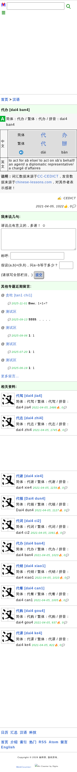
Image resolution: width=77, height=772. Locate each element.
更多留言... (10, 376)
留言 (64, 742)
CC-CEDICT (48, 176)
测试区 (11, 311)
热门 (33, 742)
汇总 (14, 732)
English (8, 747)
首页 (4, 99)
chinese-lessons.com (34, 182)
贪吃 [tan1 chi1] (19, 295)
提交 (39, 275)
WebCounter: (24, 767)
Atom (53, 742)
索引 (23, 742)
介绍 (14, 742)
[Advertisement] (38, 55)
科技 (33, 732)
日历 (4, 732)
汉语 (16, 99)
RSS (43, 742)
